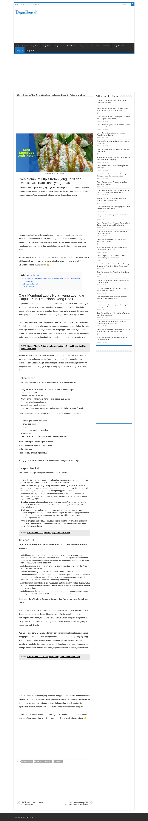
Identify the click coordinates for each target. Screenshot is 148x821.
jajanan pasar (27, 761)
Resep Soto (106, 46)
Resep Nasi (30, 51)
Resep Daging (34, 46)
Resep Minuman (118, 46)
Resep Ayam (83, 46)
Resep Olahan (46, 46)
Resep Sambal (71, 46)
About (16, 4)
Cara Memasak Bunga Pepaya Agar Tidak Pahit (32, 802)
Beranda (18, 45)
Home (20, 95)
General (24, 46)
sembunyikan (35, 275)
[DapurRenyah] (26, 12)
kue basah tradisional (43, 761)
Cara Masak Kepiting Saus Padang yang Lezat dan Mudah (76, 802)
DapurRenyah (28, 817)
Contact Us (35, 4)
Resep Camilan (59, 46)
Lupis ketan (58, 761)
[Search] (132, 4)
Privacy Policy (25, 4)
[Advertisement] (91, 25)
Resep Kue (19, 51)
